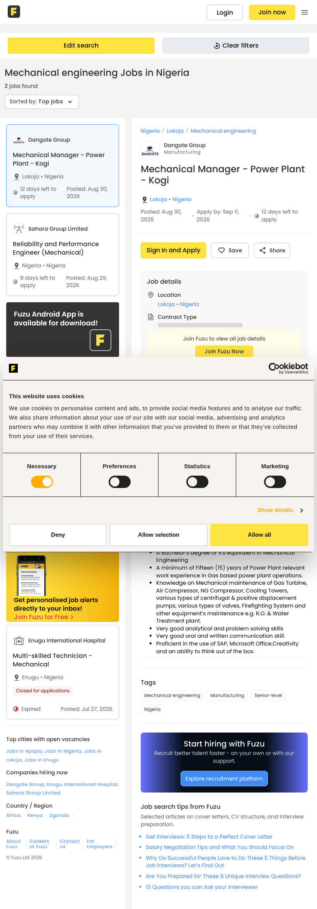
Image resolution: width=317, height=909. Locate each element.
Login (224, 12)
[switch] (120, 482)
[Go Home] (15, 12)
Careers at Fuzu (39, 844)
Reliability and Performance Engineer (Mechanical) (56, 248)
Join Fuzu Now (224, 351)
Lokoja (30, 176)
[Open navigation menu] (304, 12)
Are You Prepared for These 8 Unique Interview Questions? (223, 876)
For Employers (99, 844)
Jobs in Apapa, (25, 751)
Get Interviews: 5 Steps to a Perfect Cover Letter (209, 837)
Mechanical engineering (223, 131)
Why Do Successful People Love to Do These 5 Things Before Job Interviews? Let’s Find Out (225, 862)
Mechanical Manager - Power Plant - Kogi (59, 159)
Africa (13, 815)
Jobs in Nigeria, (64, 751)
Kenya (35, 815)
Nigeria (52, 176)
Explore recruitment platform (224, 778)
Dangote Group (185, 145)
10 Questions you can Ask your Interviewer (202, 887)
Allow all (259, 534)
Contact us (70, 844)
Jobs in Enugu (41, 760)
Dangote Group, (26, 784)
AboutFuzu (13, 844)
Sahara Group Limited (33, 793)
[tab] (62, 165)
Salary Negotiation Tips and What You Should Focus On (220, 847)
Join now (272, 12)
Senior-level (268, 695)
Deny (58, 534)
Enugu (30, 677)
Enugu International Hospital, (83, 784)
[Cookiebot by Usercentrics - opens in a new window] (274, 368)
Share (277, 250)
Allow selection (158, 534)
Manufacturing (227, 695)
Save (235, 250)
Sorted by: (36, 101)
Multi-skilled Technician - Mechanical (52, 660)
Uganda (59, 815)
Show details (275, 510)
